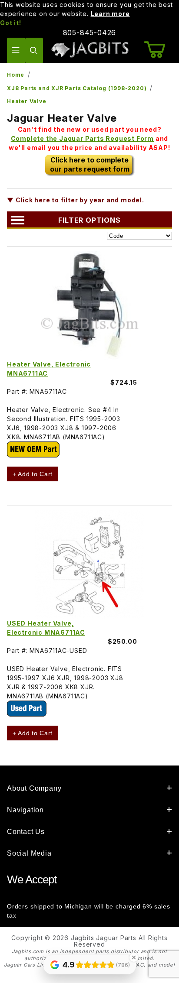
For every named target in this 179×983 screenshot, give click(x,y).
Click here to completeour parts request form (89, 164)
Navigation (25, 810)
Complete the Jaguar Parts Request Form (82, 138)
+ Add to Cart (33, 473)
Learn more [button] (110, 13)
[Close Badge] (133, 957)
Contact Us (26, 831)
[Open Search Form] (34, 50)
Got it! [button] (10, 22)
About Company (34, 788)
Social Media (29, 853)
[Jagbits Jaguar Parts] (89, 49)
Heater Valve (26, 101)
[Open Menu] (16, 50)
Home (15, 74)
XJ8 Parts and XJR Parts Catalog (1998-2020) (76, 88)
